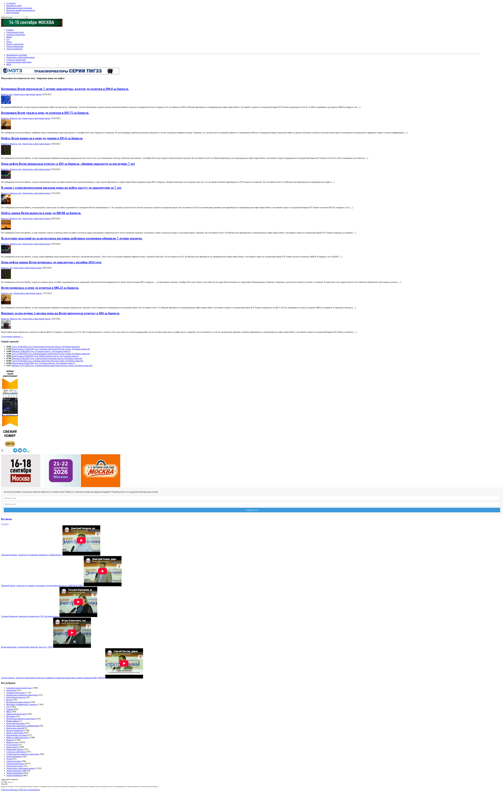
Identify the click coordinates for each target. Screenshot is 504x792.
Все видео (6, 519)
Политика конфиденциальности (20, 10)
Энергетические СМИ (16, 771)
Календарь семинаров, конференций (22, 726)
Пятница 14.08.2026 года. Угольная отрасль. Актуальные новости (41, 351)
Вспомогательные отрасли (18, 702)
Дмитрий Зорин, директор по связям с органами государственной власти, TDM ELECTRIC (42, 585)
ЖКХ (8, 64)
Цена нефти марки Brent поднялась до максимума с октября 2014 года (51, 262)
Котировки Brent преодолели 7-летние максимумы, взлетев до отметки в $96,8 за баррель (65, 89)
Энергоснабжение (14, 49)
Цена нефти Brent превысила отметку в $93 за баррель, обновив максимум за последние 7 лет (68, 163)
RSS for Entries (12, 13)
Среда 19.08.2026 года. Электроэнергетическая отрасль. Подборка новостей (46, 346)
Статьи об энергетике (16, 60)
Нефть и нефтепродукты (17, 737)
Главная (9, 30)
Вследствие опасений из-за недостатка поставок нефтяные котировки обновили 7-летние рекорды (71, 238)
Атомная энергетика (15, 693)
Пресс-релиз (11, 747)
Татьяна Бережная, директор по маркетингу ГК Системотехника (30, 616)
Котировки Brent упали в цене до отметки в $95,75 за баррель (45, 112)
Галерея (9, 709)
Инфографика (12, 721)
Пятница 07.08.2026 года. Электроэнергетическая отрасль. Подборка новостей (47, 358)
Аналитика (11, 690)
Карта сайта (4, 784)
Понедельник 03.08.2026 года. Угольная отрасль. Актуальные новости (43, 363)
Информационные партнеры (19, 8)
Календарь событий (15, 728)
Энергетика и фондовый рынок (20, 57)
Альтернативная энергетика (18, 62)
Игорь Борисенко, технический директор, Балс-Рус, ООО (27, 647)
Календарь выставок (15, 723)
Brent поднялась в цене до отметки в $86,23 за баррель (40, 287)
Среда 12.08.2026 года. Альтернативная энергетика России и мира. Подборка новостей (51, 354)
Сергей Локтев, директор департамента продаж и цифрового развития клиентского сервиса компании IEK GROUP (53, 678)
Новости (5, 118)
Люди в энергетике (14, 44)
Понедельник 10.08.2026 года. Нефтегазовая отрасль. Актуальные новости (45, 356)
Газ (7, 39)
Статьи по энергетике (16, 752)
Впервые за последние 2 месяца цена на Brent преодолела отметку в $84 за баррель (60, 313)
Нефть (9, 37)
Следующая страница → (12, 336)
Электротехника (13, 761)
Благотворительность (15, 697)
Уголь (9, 42)
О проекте (10, 3)
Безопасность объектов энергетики (22, 695)
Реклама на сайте (14, 5)
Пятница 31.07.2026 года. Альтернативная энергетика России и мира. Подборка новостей (52, 365)
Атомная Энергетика (15, 34)
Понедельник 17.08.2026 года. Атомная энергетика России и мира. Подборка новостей (51, 349)
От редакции (12, 745)
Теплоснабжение (13, 756)
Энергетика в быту (14, 766)
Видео (9, 700)
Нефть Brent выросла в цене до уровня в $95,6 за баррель (42, 138)
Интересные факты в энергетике (21, 719)
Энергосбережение (14, 46)
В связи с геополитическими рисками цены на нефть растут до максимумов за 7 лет (61, 187)
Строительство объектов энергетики (22, 754)
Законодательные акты (16, 714)
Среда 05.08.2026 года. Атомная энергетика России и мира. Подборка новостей (47, 361)
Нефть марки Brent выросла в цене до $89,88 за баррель (41, 213)
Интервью (10, 716)
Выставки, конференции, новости (21, 704)
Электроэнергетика (15, 32)
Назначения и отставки (16, 55)
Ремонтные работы (14, 749)
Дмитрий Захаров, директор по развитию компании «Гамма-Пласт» (31, 555)
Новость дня (6, 94)
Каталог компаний (14, 730)
